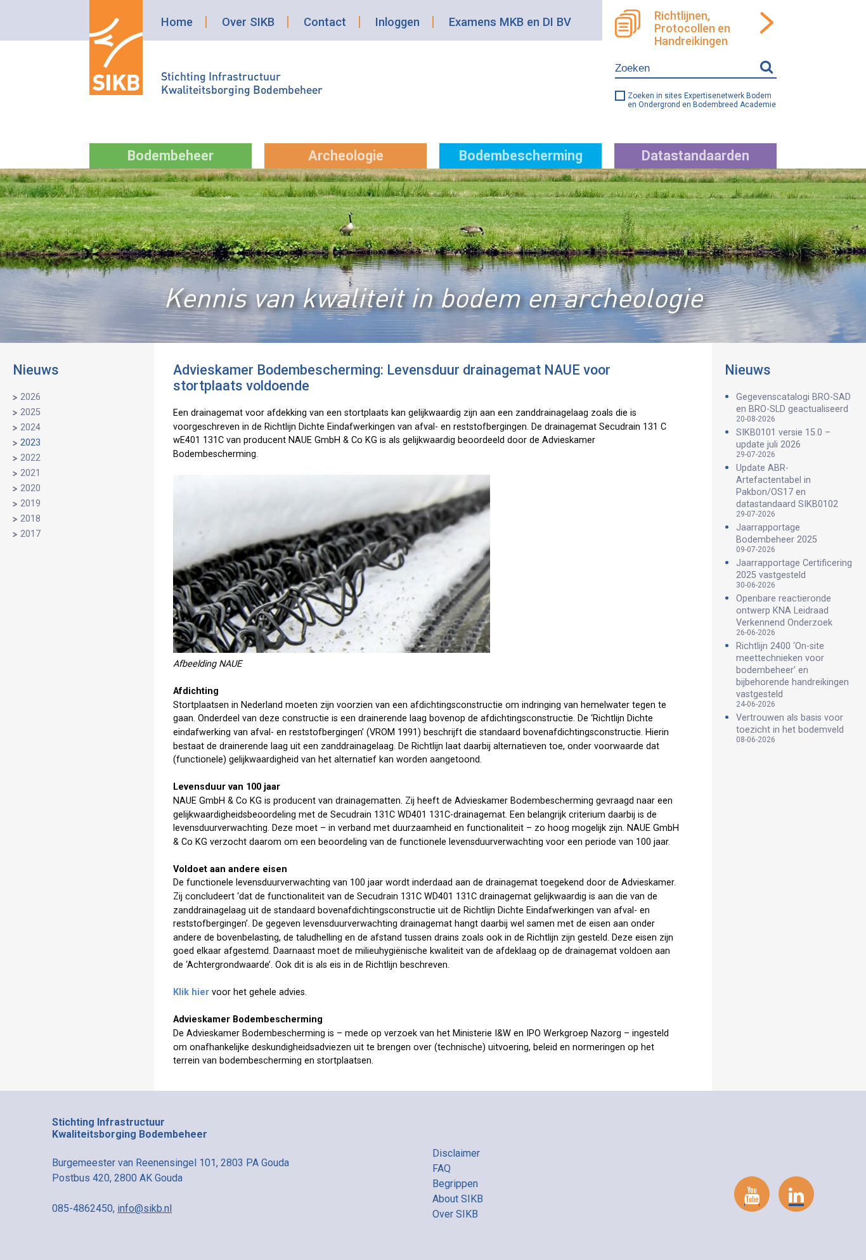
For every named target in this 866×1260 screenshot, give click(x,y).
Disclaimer (456, 1153)
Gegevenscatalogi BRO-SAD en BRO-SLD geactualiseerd (793, 407)
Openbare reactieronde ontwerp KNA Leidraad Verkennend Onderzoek (784, 615)
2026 (30, 397)
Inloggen (397, 22)
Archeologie (346, 156)
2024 (30, 427)
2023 (30, 442)
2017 (30, 534)
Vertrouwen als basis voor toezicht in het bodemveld (790, 728)
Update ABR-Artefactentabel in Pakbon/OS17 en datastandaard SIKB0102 (787, 490)
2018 (30, 518)
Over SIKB (248, 22)
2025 (30, 412)
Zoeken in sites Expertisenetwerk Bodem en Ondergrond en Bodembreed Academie (702, 100)
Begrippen (455, 1184)
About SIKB (457, 1199)
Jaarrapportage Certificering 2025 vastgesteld (794, 573)
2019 (30, 503)
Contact (325, 22)
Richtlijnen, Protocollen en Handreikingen (692, 29)
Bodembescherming (521, 156)
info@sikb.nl (144, 1208)
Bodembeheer (170, 156)
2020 (30, 488)
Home (177, 22)
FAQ (441, 1168)
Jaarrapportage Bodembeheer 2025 (776, 538)
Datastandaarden (695, 156)
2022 (30, 458)
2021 (30, 473)
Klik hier (191, 992)
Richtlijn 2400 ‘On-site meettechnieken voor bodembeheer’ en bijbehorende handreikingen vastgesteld (792, 675)
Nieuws (36, 370)
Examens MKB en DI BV (510, 22)
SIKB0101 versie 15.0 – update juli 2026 (783, 443)
